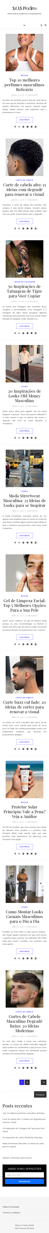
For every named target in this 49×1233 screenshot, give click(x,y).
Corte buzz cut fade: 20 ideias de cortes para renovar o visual (24, 706)
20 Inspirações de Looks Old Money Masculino (24, 395)
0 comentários (32, 95)
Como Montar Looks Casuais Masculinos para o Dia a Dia (24, 916)
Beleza (24, 75)
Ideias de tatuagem (24, 282)
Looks (24, 386)
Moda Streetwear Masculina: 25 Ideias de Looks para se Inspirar (24, 500)
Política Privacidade (11, 1207)
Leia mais (24, 120)
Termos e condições (11, 1212)
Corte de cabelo (24, 180)
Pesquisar (40, 1094)
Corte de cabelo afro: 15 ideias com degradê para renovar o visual (24, 189)
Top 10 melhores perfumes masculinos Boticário (24, 84)
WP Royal (30, 1228)
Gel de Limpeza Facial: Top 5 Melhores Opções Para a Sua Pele (24, 605)
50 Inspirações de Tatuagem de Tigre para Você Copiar (24, 291)
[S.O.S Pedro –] (24, 8)
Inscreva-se (24, 1181)
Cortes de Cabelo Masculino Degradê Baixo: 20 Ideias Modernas (25, 1023)
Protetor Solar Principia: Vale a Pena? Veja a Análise (25, 811)
